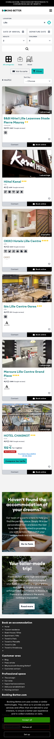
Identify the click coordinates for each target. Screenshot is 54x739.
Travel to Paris (11, 639)
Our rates (9, 681)
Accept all (27, 720)
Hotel (7, 626)
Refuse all (27, 727)
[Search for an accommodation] (27, 49)
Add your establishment (15, 687)
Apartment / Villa (12, 636)
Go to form (27, 544)
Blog (6, 660)
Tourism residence (12, 629)
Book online (41, 144)
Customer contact (12, 669)
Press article (10, 663)
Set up (27, 734)
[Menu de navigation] (50, 11)
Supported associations (15, 684)
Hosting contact (12, 690)
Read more (27, 606)
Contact (14, 144)
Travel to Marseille (12, 642)
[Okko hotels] (7, 258)
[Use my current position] (49, 23)
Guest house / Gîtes (13, 632)
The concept (10, 678)
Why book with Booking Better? (18, 666)
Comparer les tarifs (15, 461)
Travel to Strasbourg (13, 648)
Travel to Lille (10, 645)
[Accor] (7, 323)
